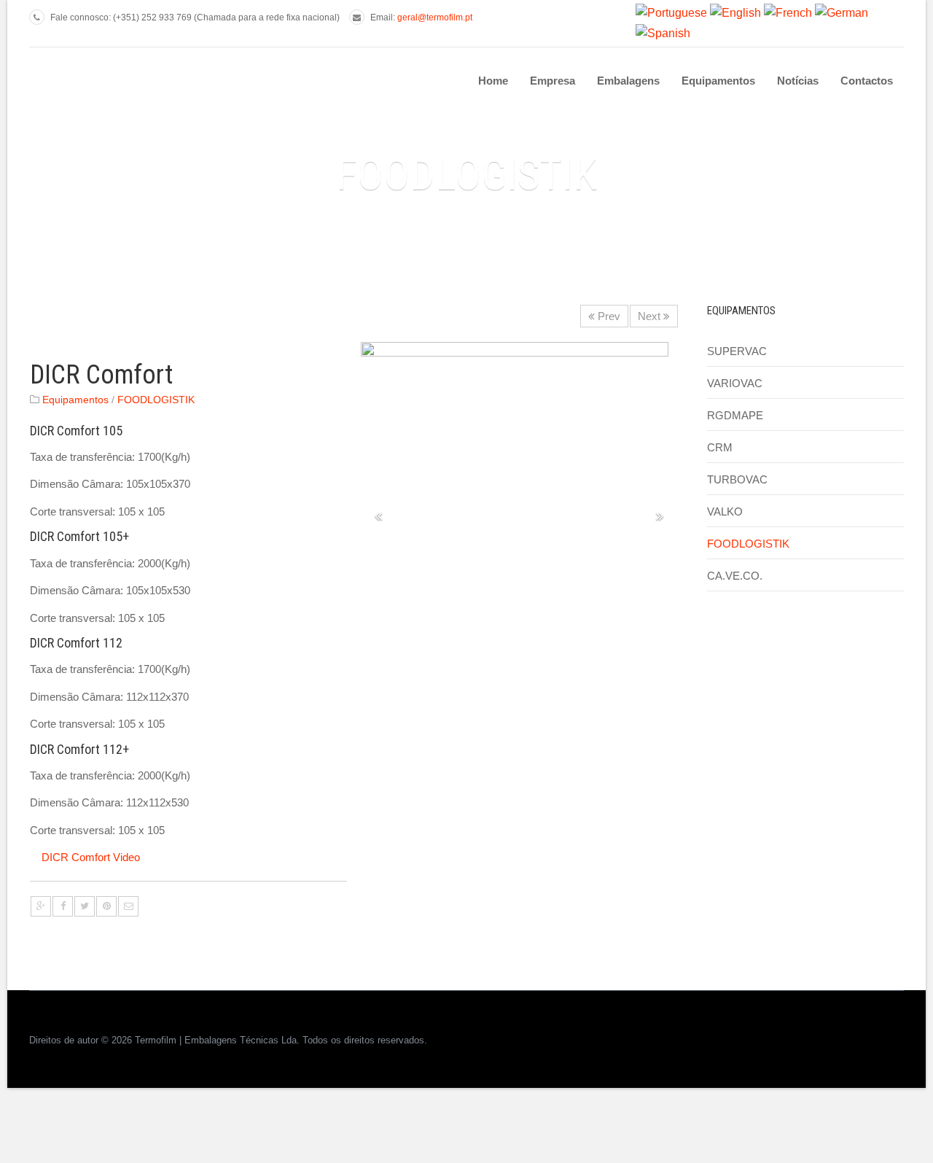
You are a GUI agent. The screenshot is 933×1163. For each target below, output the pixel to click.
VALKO (725, 511)
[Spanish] (663, 32)
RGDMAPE (735, 415)
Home (493, 80)
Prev (607, 316)
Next (650, 316)
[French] (788, 13)
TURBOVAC (737, 479)
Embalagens (628, 80)
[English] (735, 13)
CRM (720, 447)
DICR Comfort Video (91, 857)
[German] (841, 13)
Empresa (552, 80)
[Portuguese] (671, 13)
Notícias (798, 80)
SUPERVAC (737, 351)
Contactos (866, 80)
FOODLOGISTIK (156, 399)
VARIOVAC (734, 383)
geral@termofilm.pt (434, 17)
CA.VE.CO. (734, 575)
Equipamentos (718, 80)
